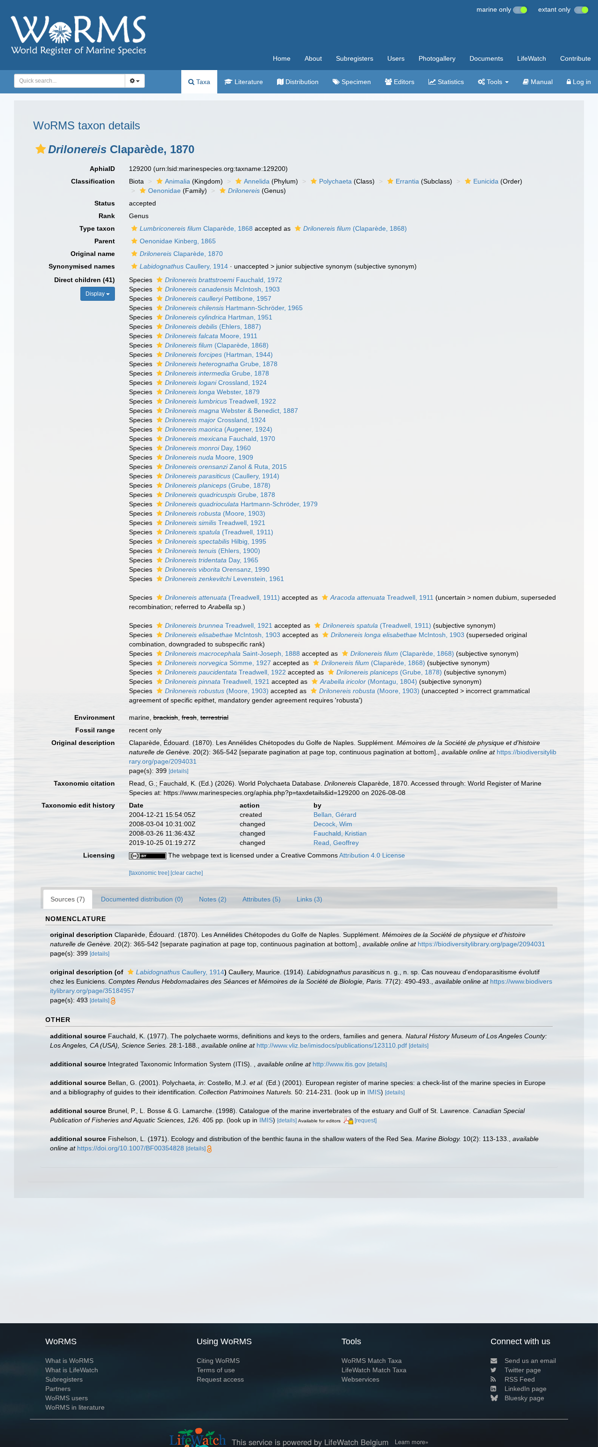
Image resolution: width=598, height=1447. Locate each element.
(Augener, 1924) (218, 429)
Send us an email (530, 1360)
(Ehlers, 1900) (212, 550)
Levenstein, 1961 (224, 578)
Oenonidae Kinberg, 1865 (178, 241)
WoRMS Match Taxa (372, 1360)
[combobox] (69, 81)
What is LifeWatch (71, 1370)
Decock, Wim (332, 824)
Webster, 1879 (212, 392)
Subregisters (354, 58)
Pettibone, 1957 (218, 298)
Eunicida (485, 181)
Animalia (177, 181)
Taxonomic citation (84, 783)
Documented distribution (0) (142, 899)
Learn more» (411, 1442)
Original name (93, 253)
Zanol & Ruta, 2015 (226, 466)
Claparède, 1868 (196, 228)
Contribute (575, 58)
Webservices (360, 1379)
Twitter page (523, 1370)
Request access (220, 1379)
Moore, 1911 (211, 336)
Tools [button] (494, 81)
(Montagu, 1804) (368, 681)
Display (95, 294)
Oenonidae (164, 190)
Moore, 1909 (209, 457)
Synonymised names (82, 266)
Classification (93, 181)
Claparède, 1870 (181, 253)
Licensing (99, 855)
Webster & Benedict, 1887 (231, 410)
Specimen (355, 81)
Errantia (407, 181)
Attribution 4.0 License (372, 855)
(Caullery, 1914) (222, 476)
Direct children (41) (84, 280)
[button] (40, 149)
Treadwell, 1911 (382, 597)
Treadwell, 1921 (215, 522)
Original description (83, 742)
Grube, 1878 (221, 364)
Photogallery (437, 58)
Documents (486, 58)
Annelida (257, 181)
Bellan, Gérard (334, 814)
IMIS (374, 1092)
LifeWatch (531, 58)
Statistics (450, 81)
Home (282, 58)
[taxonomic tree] (150, 873)
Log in (581, 81)
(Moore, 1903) (215, 513)
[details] (178, 771)
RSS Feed (520, 1379)
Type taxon (97, 228)
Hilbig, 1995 (215, 541)
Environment (94, 717)
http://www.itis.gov (339, 1064)
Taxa (202, 81)
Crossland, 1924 (216, 382)
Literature (248, 81)
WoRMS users (66, 1398)
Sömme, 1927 (218, 663)
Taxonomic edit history (78, 805)
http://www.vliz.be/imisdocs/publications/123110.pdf (331, 1045)
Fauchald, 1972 (223, 280)
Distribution (301, 81)
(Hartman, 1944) (219, 354)
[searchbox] (66, 80)
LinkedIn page (526, 1388)
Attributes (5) (261, 899)
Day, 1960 (208, 448)
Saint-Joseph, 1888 (232, 653)
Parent (104, 241)
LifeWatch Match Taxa (374, 1370)
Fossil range (95, 730)
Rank (107, 216)
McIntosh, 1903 (222, 289)
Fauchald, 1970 (220, 438)
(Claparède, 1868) (355, 228)
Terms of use (216, 1370)
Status (104, 203)
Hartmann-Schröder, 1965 (234, 308)
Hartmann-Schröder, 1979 (241, 504)
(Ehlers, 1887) (213, 326)
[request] (366, 1120)
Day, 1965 (211, 560)
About (313, 58)
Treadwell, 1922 (220, 401)
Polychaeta (335, 181)
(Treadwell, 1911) (219, 532)
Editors (403, 81)
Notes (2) (213, 899)
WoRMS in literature (75, 1407)
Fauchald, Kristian (340, 833)
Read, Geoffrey (336, 842)
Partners (58, 1388)
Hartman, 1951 (218, 317)
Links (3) (309, 899)
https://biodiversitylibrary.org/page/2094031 (481, 944)
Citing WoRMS (218, 1360)
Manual (541, 81)
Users (396, 58)
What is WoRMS (69, 1360)
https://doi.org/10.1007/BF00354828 (130, 1148)
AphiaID (102, 168)
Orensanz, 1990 (217, 569)
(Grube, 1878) (218, 485)
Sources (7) (67, 899)
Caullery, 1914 (184, 266)
